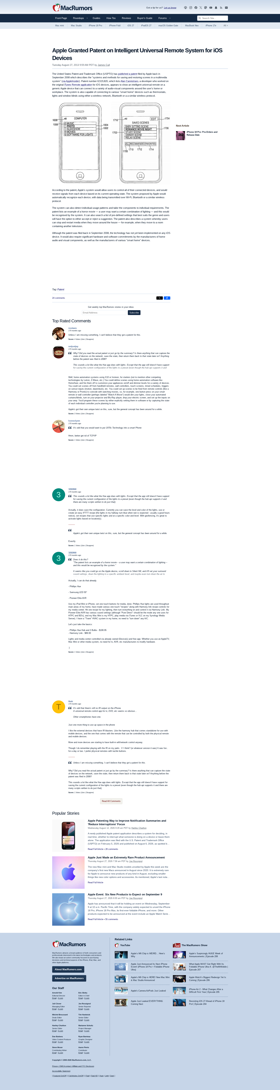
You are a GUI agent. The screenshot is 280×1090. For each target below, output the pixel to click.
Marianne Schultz (85, 1025)
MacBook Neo (191, 25)
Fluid (87, 1076)
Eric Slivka (82, 993)
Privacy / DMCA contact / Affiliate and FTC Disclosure (73, 1066)
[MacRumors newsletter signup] (226, 7)
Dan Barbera (57, 1036)
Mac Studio (76, 25)
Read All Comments (111, 801)
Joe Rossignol (135, 861)
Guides (96, 18)
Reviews (126, 18)
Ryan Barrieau (84, 1036)
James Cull (104, 65)
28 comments (111, 849)
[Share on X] (159, 298)
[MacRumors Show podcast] (185, 7)
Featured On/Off (59, 1076)
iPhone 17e (211, 25)
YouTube (125, 945)
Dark (112, 1076)
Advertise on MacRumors (69, 978)
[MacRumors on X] (200, 7)
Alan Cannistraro (129, 81)
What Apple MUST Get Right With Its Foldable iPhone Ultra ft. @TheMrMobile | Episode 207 (208, 967)
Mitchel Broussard (60, 1015)
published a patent (127, 73)
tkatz (70, 701)
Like (83, 339)
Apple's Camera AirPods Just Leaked (148, 991)
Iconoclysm (74, 421)
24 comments (58, 298)
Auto (102, 1076)
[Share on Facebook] (167, 298)
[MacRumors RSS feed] (221, 7)
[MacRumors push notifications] (216, 7)
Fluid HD (94, 1076)
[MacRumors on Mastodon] (205, 7)
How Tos (111, 18)
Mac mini (59, 25)
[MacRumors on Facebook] (196, 7)
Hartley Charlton (138, 828)
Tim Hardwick (84, 1015)
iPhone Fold (114, 25)
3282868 (72, 489)
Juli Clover (56, 1004)
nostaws (72, 328)
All (226, 25)
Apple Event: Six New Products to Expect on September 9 (125, 894)
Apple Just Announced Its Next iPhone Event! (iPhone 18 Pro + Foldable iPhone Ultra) (150, 967)
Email (54, 998)
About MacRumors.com (68, 969)
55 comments (111, 919)
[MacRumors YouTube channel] (210, 7)
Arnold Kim (57, 993)
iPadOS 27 (146, 25)
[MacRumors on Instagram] (190, 7)
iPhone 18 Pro (95, 25)
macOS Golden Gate (168, 25)
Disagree (89, 339)
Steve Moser (57, 1047)
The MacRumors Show (194, 945)
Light (107, 1076)
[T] (58, 712)
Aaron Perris (83, 1047)
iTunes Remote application (78, 84)
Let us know (170, 7)
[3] (58, 500)
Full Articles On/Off (76, 1076)
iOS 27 (131, 25)
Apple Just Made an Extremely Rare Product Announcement (126, 857)
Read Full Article (95, 849)
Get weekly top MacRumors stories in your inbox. (111, 307)
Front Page (61, 18)
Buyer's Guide (144, 18)
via (70, 81)
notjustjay (73, 346)
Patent (60, 289)
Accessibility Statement (61, 1071)
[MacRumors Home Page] (72, 8)
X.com (60, 998)
